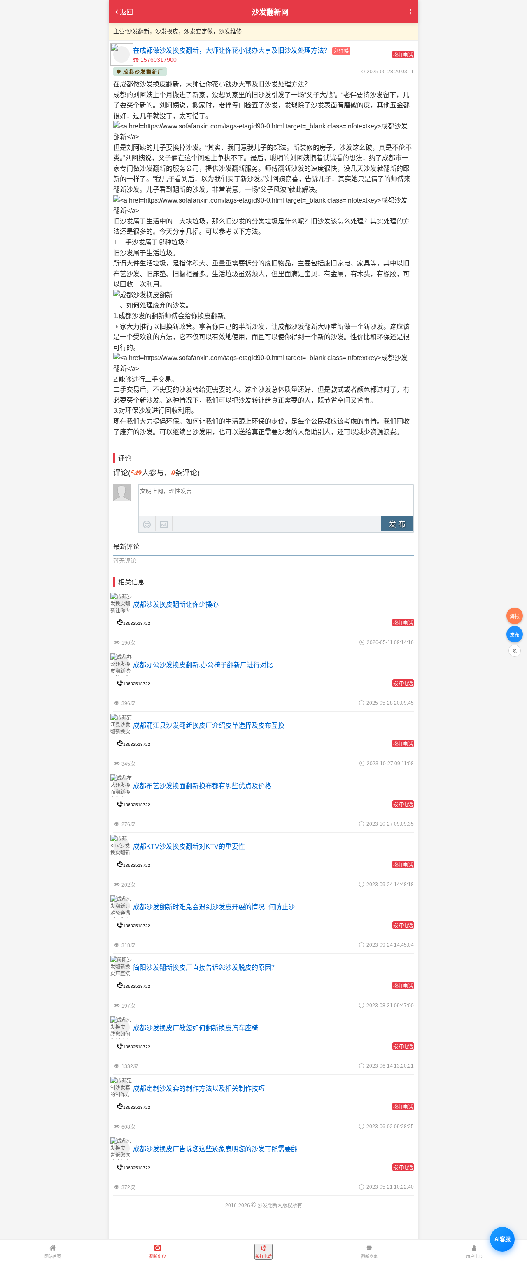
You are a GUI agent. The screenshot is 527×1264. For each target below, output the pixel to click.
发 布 (397, 524)
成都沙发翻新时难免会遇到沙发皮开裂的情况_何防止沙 (214, 906)
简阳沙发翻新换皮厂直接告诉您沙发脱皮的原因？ (205, 967)
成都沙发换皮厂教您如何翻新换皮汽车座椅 (195, 1027)
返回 (126, 12)
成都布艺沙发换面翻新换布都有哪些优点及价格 (202, 785)
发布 (515, 635)
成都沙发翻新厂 (143, 72)
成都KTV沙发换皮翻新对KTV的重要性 (189, 846)
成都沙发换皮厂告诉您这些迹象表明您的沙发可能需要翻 (215, 1148)
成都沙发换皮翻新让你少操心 (176, 604)
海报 (515, 616)
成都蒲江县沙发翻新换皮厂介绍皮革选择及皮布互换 (208, 725)
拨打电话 (403, 55)
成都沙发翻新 (297, 326)
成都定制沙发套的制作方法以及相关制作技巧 (199, 1088)
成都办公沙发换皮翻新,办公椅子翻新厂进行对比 (203, 664)
